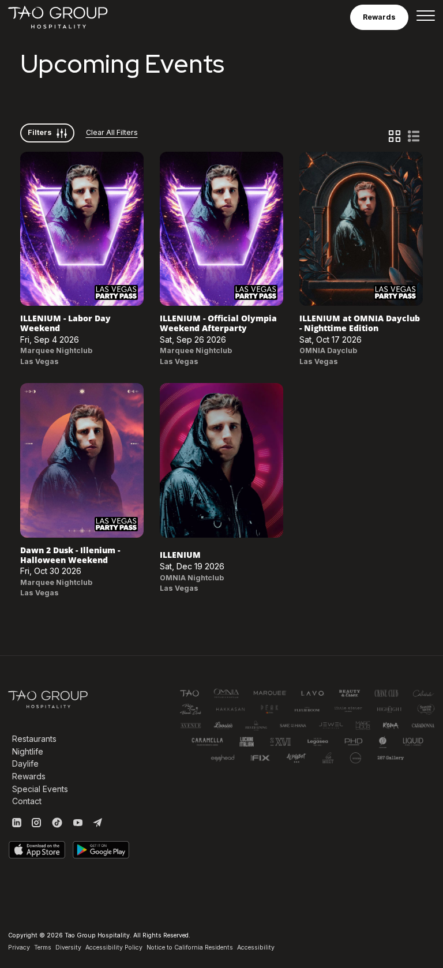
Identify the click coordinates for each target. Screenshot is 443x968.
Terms (42, 947)
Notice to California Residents (190, 947)
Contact (27, 801)
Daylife (25, 763)
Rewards (29, 776)
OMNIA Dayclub (328, 350)
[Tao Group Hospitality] (58, 17)
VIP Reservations (82, 253)
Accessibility (256, 947)
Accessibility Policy (113, 947)
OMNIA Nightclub (192, 577)
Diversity (68, 947)
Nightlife (27, 751)
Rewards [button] (379, 17)
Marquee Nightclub (56, 350)
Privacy (19, 947)
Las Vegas (39, 361)
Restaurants (34, 739)
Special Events (40, 789)
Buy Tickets (82, 228)
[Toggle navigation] (425, 17)
